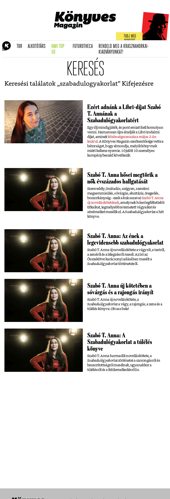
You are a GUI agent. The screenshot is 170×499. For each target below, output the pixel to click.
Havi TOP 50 (60, 49)
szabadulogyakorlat (89, 84)
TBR (21, 46)
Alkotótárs (38, 46)
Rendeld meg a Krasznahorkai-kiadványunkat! (124, 49)
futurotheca (84, 46)
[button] (4, 49)
